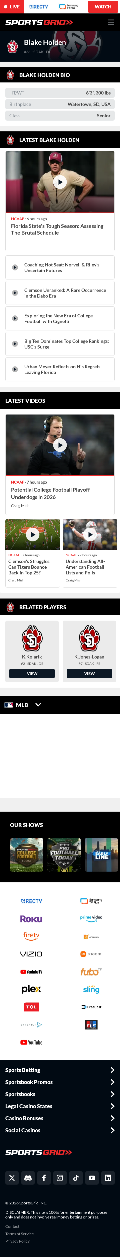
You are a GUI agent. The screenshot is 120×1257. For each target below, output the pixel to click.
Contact (12, 1226)
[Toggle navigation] (111, 22)
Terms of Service (19, 1234)
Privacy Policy (17, 1241)
